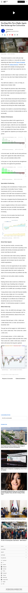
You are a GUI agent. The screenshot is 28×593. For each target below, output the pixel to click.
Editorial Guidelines (20, 378)
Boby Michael (10, 29)
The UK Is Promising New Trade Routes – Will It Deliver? (14, 540)
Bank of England (20, 62)
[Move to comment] (17, 35)
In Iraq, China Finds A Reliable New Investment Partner (13, 518)
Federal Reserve (13, 64)
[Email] (15, 35)
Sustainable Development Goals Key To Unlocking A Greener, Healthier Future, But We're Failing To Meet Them (13, 493)
